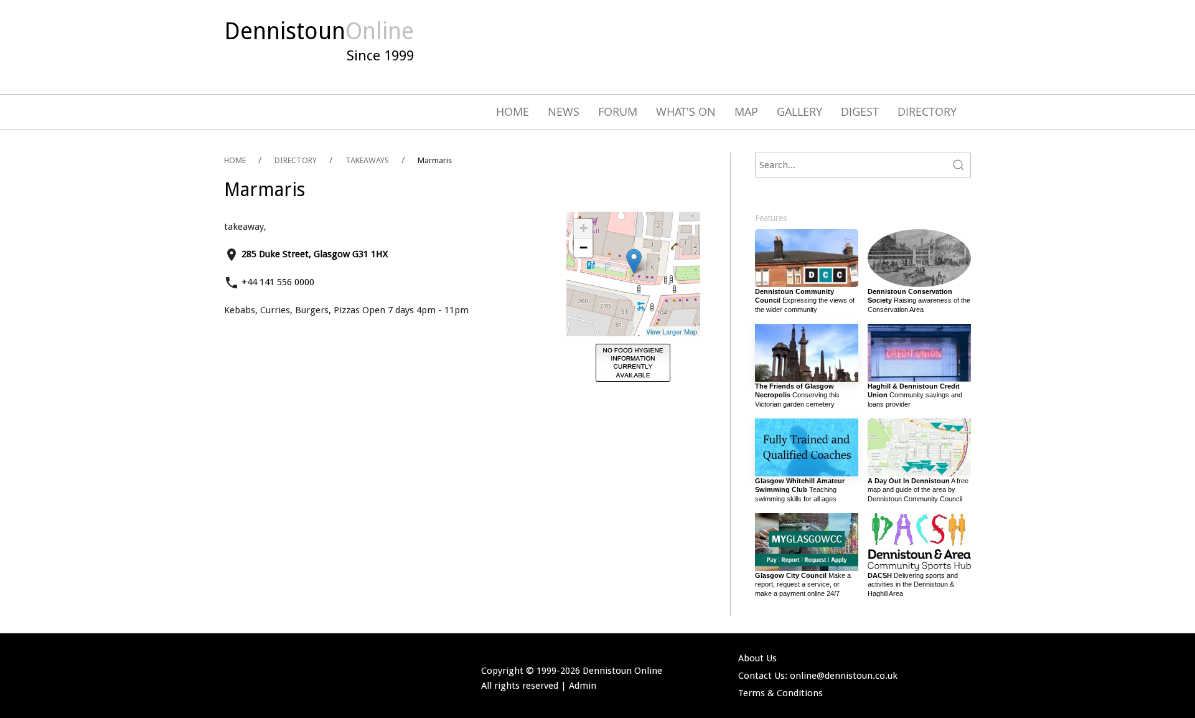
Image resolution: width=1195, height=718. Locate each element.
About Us (757, 658)
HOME (235, 160)
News (563, 111)
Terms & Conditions (780, 693)
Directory (927, 111)
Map (746, 111)
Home (512, 111)
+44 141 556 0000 (277, 282)
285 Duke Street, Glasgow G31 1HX (314, 254)
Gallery (799, 111)
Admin (582, 685)
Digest (860, 111)
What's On (686, 111)
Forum (617, 111)
